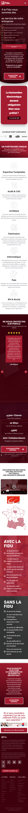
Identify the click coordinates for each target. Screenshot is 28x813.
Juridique (14, 211)
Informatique (14, 257)
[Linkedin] (20, 762)
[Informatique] (14, 250)
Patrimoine (14, 233)
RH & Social (14, 299)
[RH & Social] (14, 293)
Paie (14, 280)
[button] (25, 3)
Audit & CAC (14, 191)
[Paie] (14, 273)
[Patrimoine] (14, 227)
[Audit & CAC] (14, 185)
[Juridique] (14, 204)
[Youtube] (14, 762)
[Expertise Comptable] (14, 165)
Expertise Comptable (14, 172)
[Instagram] (9, 762)
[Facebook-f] (3, 762)
